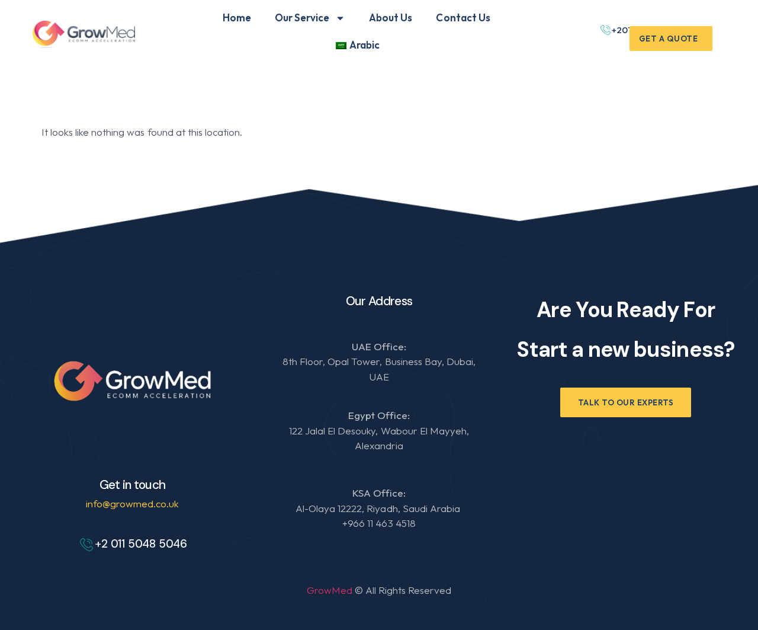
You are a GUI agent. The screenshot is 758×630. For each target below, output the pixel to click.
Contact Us (463, 17)
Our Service (302, 17)
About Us (390, 17)
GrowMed (331, 590)
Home (237, 17)
